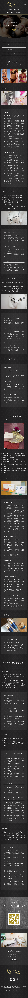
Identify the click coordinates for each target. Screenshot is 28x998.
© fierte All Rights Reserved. (14, 990)
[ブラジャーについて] (14, 224)
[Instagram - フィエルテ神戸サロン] (14, 980)
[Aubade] (14, 104)
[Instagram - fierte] (11, 980)
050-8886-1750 (16, 13)
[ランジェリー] (14, 82)
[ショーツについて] (14, 308)
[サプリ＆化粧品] (14, 448)
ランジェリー (7, 44)
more (14, 959)
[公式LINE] (17, 980)
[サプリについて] (14, 494)
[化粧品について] (14, 631)
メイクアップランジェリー (11, 54)
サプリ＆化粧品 (8, 49)
